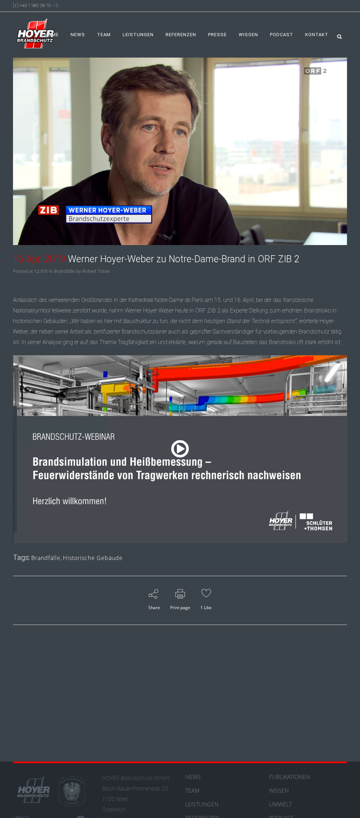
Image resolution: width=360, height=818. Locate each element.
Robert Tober (96, 271)
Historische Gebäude (93, 558)
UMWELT (280, 804)
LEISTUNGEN (202, 804)
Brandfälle (64, 271)
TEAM (192, 790)
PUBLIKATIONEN (289, 777)
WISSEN (279, 790)
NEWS (193, 777)
